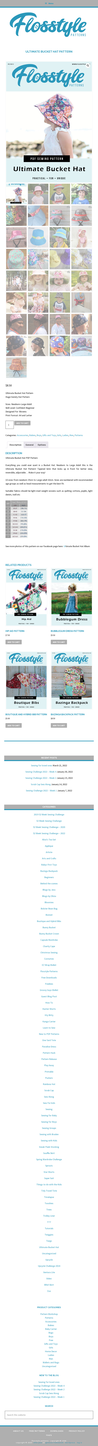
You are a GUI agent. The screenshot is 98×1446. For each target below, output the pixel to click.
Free (51, 1340)
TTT (49, 1222)
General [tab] (30, 444)
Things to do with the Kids (49, 1184)
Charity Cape (49, 946)
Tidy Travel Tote (49, 1190)
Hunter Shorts (49, 1008)
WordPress (70, 1442)
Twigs (49, 1240)
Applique (49, 845)
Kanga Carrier (49, 1021)
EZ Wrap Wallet (49, 964)
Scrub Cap (49, 1090)
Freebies (49, 983)
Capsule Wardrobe (49, 939)
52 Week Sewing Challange (49, 820)
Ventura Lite (49, 1272)
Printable (49, 1071)
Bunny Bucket (49, 927)
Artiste (49, 852)
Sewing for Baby (49, 1115)
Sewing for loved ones (41, 765)
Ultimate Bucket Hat (49, 1247)
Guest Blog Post (49, 996)
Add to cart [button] (14, 642)
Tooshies (49, 1203)
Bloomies (49, 902)
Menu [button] (50, 3)
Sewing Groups (49, 1128)
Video (49, 1278)
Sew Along (49, 1096)
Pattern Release (49, 1059)
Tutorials (49, 1228)
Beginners (49, 877)
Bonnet (49, 914)
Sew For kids (49, 1102)
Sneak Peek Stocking (49, 1146)
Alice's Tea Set (49, 839)
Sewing (49, 1109)
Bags (50, 1332)
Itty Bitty (49, 1015)
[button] (88, 65)
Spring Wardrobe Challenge (49, 1159)
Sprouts (49, 1165)
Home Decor (51, 1351)
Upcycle (49, 1259)
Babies (32, 435)
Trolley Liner (49, 1215)
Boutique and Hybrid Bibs (49, 921)
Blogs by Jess (49, 889)
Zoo (49, 1291)
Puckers (49, 1077)
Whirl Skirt (49, 1284)
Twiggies (49, 1234)
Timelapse (49, 1197)
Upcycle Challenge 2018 (49, 1265)
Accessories (22, 435)
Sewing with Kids (49, 1140)
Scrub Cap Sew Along (41, 784)
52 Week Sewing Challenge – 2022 (49, 833)
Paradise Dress (49, 1046)
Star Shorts (49, 1171)
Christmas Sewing (49, 952)
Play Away (49, 1065)
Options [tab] (42, 444)
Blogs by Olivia (49, 896)
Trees (49, 1209)
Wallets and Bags (51, 1362)
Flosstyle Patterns (49, 971)
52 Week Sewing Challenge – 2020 (49, 827)
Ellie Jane (38, 1442)
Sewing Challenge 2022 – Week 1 (41, 790)
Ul (65, 546)
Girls (59, 435)
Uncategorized (49, 1253)
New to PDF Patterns (49, 1033)
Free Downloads (49, 977)
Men (71, 435)
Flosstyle (49, 24)
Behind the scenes (49, 883)
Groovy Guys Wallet (49, 990)
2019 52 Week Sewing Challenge (49, 814)
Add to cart (22, 423)
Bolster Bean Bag (49, 908)
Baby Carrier (51, 1328)
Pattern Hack (49, 1052)
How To (49, 1002)
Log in (79, 1442)
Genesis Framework (55, 1442)
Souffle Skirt (49, 1153)
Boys (39, 435)
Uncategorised (49, 1366)
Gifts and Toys (49, 435)
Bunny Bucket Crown (49, 933)
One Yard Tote (49, 1040)
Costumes (49, 958)
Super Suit (49, 1178)
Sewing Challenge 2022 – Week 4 (40, 771)
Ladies (65, 435)
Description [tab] (15, 444)
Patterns (79, 435)
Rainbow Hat (49, 1084)
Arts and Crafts (49, 858)
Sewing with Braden (49, 1134)
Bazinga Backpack (49, 871)
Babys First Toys (49, 864)
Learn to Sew (49, 1027)
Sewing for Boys (49, 1121)
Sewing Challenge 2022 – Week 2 (40, 777)
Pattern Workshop (49, 1314)
